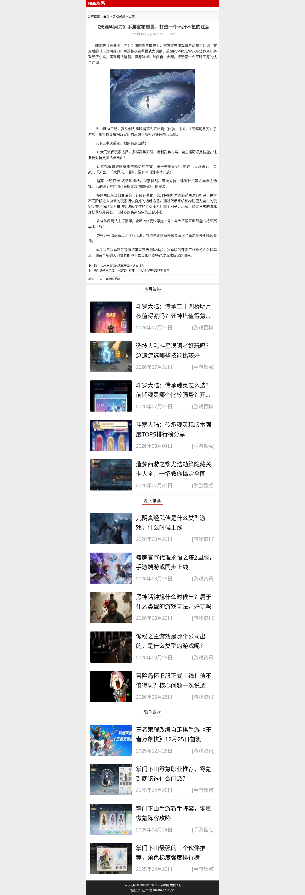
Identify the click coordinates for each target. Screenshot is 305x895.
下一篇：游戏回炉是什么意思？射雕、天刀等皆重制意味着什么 (129, 270)
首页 (106, 16)
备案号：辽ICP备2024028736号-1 (152, 890)
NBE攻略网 (162, 885)
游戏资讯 (119, 16)
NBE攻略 (96, 3)
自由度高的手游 (110, 279)
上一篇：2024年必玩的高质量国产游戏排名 (116, 265)
